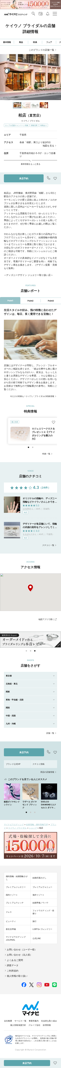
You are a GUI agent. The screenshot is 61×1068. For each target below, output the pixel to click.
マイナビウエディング (14, 824)
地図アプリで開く (46, 619)
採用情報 (47, 1025)
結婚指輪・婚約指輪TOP (37, 824)
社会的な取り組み (49, 1021)
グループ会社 (34, 1025)
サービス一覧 (20, 1021)
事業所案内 (34, 1021)
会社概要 (8, 1021)
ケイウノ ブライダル (17, 828)
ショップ (33, 828)
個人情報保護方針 (18, 1025)
